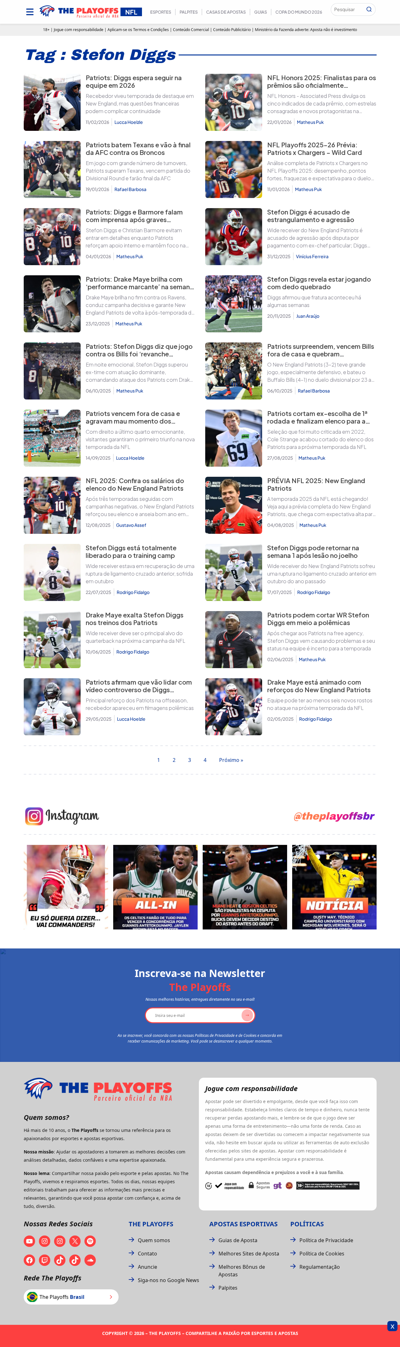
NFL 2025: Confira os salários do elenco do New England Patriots (135, 484)
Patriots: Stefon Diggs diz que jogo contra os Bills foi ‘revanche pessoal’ (139, 353)
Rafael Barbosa (130, 189)
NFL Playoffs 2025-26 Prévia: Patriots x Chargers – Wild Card (314, 148)
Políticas (307, 1224)
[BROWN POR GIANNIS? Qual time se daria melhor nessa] (155, 887)
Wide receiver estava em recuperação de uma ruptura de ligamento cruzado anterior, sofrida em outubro (140, 573)
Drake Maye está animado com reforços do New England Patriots (319, 685)
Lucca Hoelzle (128, 121)
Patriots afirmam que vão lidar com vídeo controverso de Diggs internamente (139, 689)
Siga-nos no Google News (168, 1280)
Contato (147, 1253)
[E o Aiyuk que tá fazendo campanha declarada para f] (66, 887)
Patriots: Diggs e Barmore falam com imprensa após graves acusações (134, 219)
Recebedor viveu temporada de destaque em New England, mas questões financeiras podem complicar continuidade (140, 103)
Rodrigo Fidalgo (133, 592)
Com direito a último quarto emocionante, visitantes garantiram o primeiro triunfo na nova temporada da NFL (140, 439)
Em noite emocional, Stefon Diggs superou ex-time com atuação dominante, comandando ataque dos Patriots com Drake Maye (139, 372)
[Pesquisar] (369, 9)
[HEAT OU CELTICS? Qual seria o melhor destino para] (245, 887)
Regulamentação (319, 1266)
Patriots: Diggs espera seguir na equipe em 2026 (134, 81)
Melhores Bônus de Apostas (241, 1270)
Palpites (189, 12)
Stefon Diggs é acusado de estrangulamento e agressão (310, 215)
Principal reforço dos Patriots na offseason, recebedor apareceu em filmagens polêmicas (140, 704)
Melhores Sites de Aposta (248, 1253)
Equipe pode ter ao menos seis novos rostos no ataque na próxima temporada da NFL (319, 704)
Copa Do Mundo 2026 (298, 12)
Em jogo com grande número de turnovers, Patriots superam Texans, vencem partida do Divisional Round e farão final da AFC (138, 171)
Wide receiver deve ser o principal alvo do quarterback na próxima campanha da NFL (135, 637)
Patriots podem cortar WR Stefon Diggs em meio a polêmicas (318, 618)
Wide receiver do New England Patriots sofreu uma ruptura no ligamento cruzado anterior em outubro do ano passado (321, 573)
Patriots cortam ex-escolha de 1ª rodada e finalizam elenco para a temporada (317, 420)
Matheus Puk (310, 121)
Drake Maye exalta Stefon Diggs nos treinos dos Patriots (134, 618)
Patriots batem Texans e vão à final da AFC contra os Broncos (138, 148)
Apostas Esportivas (243, 1224)
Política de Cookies (321, 1253)
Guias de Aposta (237, 1240)
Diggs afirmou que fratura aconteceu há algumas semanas (314, 301)
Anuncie (147, 1266)
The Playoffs (151, 1224)
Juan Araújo (307, 315)
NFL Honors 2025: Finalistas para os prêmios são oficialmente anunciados (321, 85)
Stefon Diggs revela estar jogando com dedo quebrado (319, 282)
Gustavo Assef (131, 524)
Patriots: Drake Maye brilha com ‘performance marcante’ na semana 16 (140, 286)
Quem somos (154, 1240)
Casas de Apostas (226, 12)
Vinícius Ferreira (312, 256)
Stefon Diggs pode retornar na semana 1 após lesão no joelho (313, 551)
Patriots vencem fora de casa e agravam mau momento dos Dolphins (133, 420)
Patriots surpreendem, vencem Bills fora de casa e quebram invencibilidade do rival (320, 353)
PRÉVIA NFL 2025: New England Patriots (316, 484)
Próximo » (231, 759)
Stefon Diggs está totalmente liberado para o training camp (131, 551)
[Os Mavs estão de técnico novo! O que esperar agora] (334, 887)
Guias (260, 12)
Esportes (160, 12)
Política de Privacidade (326, 1240)
